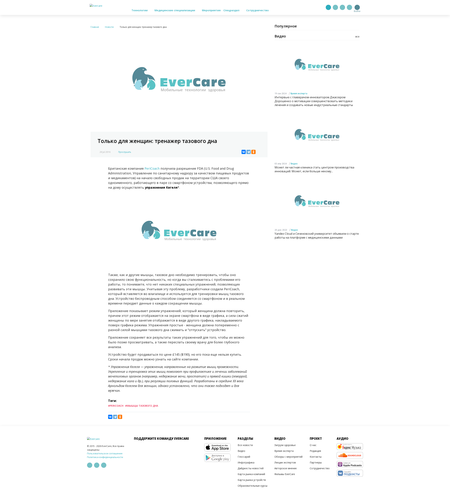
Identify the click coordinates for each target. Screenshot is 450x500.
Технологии (139, 10)
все (357, 36)
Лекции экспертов (285, 462)
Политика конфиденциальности (105, 457)
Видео (294, 163)
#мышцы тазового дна (141, 405)
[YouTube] (349, 7)
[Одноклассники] (253, 152)
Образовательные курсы (252, 485)
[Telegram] (335, 7)
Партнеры (316, 462)
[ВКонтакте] (244, 152)
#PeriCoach (115, 405)
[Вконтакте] (342, 7)
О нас (313, 445)
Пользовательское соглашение (105, 453)
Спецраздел (231, 10)
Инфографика (246, 462)
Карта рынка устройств (252, 480)
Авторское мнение (285, 468)
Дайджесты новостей (250, 468)
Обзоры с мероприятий (288, 456)
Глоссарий (244, 456)
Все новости (245, 445)
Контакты (316, 456)
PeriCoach (152, 168)
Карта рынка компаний (251, 474)
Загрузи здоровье (285, 445)
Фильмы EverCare (284, 474)
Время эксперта (299, 93)
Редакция (315, 451)
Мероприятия (211, 10)
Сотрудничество (257, 10)
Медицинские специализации (175, 10)
